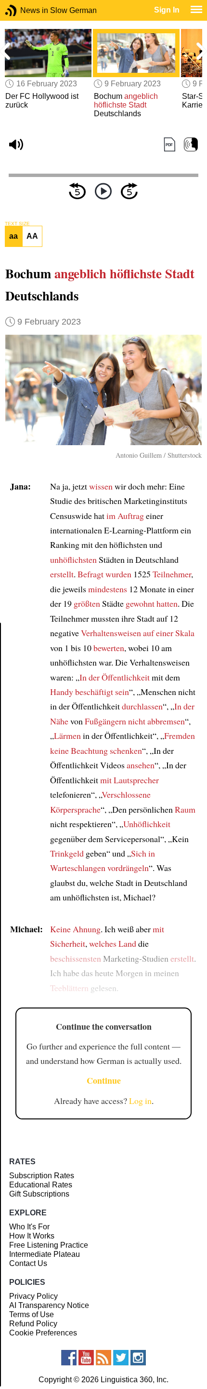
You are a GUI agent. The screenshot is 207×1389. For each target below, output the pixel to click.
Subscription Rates (41, 1175)
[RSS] (103, 1357)
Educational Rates (40, 1185)
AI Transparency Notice (49, 1305)
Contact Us (28, 1263)
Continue (104, 1080)
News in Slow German (25, 10)
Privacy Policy (33, 1296)
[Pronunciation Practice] (190, 144)
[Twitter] (121, 1357)
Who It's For (29, 1227)
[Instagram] (138, 1357)
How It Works (31, 1236)
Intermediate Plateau (44, 1254)
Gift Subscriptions (39, 1194)
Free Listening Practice (48, 1245)
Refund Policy (33, 1324)
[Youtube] (86, 1357)
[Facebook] (69, 1357)
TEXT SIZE (17, 223)
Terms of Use (31, 1314)
